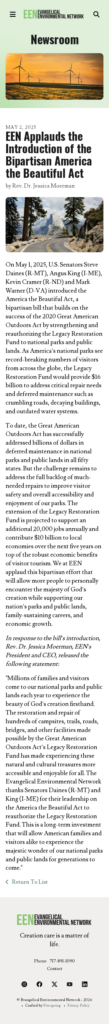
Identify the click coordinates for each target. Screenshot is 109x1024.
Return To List (29, 882)
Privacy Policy (78, 1005)
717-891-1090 (62, 961)
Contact (54, 968)
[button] (10, 14)
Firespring (52, 1005)
